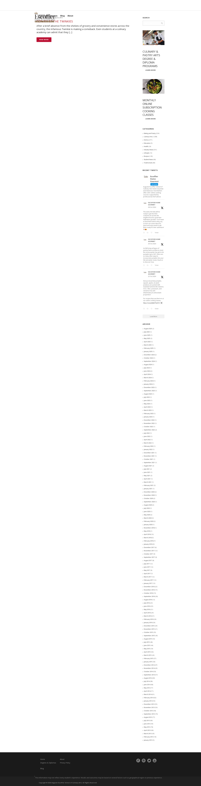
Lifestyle (146, 153)
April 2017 (147, 574)
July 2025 (147, 332)
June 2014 (147, 685)
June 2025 (147, 335)
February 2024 (148, 381)
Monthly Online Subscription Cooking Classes (152, 107)
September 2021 (149, 463)
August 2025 (148, 329)
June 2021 (147, 472)
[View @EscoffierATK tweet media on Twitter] (161, 303)
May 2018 (147, 531)
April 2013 (147, 730)
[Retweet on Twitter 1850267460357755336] (148, 265)
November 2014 (149, 668)
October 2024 (148, 358)
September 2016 (149, 596)
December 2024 (149, 355)
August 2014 (148, 678)
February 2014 (148, 698)
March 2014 (148, 694)
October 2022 (148, 427)
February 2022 (148, 446)
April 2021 (147, 479)
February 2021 (148, 485)
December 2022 (149, 420)
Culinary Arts (148, 137)
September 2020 (149, 502)
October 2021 (148, 459)
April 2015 (147, 652)
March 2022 (148, 443)
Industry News (148, 150)
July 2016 (147, 603)
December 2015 (149, 626)
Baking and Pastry (150, 133)
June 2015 (147, 645)
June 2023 (147, 400)
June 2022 (147, 436)
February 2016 (148, 619)
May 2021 (147, 476)
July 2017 (147, 564)
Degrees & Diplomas (48, 763)
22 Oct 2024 (152, 276)
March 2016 (148, 616)
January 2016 (148, 623)
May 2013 (147, 727)
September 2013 (149, 714)
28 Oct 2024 (152, 207)
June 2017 (147, 567)
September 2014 (149, 675)
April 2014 (147, 691)
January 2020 (148, 525)
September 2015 (149, 636)
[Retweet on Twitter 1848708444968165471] (148, 308)
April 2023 (147, 407)
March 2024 (148, 378)
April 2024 (147, 374)
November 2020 (149, 495)
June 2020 (147, 511)
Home (42, 759)
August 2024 (148, 365)
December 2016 (149, 587)
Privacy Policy (65, 763)
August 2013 (148, 717)
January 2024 (148, 384)
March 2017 (148, 577)
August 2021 (148, 466)
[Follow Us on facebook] (138, 760)
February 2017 (148, 580)
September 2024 (149, 361)
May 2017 (147, 570)
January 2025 (148, 351)
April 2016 (147, 613)
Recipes (146, 156)
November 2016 (149, 590)
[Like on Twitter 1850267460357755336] (152, 265)
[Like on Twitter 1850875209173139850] (152, 232)
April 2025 (147, 342)
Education (147, 143)
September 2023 (149, 391)
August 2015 (148, 639)
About (70, 15)
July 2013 (147, 721)
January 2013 (148, 740)
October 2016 (148, 593)
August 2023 (148, 394)
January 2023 (148, 417)
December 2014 (149, 665)
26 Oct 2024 (152, 244)
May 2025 (147, 338)
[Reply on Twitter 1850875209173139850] (144, 232)
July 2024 (147, 368)
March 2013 (148, 734)
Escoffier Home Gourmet (154, 204)
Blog (62, 15)
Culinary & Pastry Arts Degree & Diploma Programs (151, 59)
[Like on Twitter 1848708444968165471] (152, 308)
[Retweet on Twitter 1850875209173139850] (148, 232)
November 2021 (149, 456)
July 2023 (147, 397)
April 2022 (147, 440)
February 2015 (148, 658)
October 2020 (148, 498)
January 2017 (148, 583)
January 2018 (148, 544)
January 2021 (148, 489)
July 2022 (147, 433)
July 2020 (147, 508)
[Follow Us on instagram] (144, 760)
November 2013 (149, 707)
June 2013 (147, 724)
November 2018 (149, 528)
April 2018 (147, 534)
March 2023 (148, 410)
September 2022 (149, 430)
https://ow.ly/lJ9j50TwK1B (151, 303)
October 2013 (148, 711)
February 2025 (148, 348)
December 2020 (149, 492)
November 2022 (149, 423)
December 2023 (149, 387)
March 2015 (148, 655)
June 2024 (147, 371)
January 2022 (148, 449)
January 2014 (148, 701)
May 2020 (147, 515)
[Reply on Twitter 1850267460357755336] (144, 265)
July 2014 (147, 681)
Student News (148, 159)
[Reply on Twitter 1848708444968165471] (144, 308)
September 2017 (149, 557)
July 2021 (147, 469)
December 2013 (149, 704)
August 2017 (148, 560)
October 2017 (148, 554)
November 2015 (149, 629)
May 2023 (147, 404)
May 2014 (147, 688)
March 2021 (148, 482)
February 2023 (148, 414)
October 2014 (148, 672)
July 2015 (147, 642)
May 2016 (147, 609)
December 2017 (149, 547)
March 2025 (148, 345)
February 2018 (148, 541)
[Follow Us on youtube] (154, 760)
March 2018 (148, 538)
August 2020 (148, 505)
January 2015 (148, 662)
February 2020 (148, 521)
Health (146, 146)
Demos (146, 140)
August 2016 (148, 600)
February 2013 (148, 737)
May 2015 (147, 649)
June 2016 (147, 606)
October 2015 (148, 632)
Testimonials (148, 163)
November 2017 (149, 551)
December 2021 (149, 453)
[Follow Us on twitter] (149, 760)
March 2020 (148, 518)
